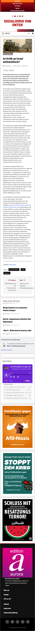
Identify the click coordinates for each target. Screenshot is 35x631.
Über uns (6, 590)
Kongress (17, 1)
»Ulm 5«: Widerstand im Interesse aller (17, 330)
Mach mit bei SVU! (17, 3)
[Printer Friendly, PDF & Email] (9, 70)
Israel (23, 269)
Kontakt (6, 595)
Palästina (7, 273)
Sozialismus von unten (17, 23)
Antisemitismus (14, 269)
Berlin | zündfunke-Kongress (16, 346)
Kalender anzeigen (6, 350)
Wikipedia (12, 264)
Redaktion (8, 66)
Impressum (7, 608)
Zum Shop (17, 6)
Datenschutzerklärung (10, 613)
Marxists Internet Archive (17, 10)
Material (6, 604)
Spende (17, 8)
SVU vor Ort (7, 599)
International (8, 54)
